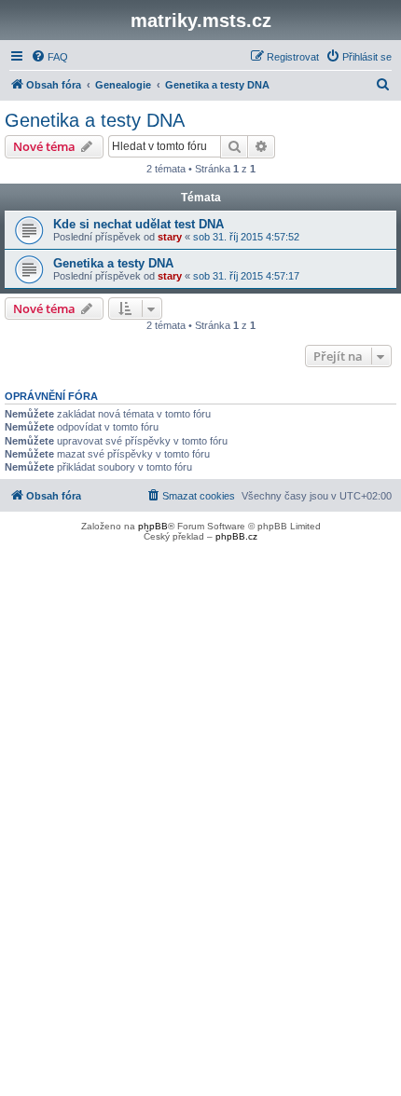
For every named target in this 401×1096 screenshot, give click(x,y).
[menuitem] (49, 57)
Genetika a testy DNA (95, 120)
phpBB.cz (236, 536)
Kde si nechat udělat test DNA (138, 224)
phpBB (153, 526)
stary (170, 236)
